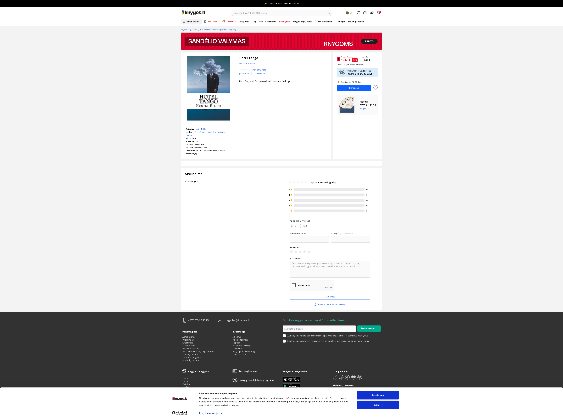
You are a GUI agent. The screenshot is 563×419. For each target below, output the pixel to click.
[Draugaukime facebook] (335, 378)
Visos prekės (193, 21)
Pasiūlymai (284, 21)
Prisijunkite (352, 70)
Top (254, 21)
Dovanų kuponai (356, 21)
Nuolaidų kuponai (190, 360)
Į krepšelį (354, 87)
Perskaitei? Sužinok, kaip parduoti (198, 351)
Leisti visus (378, 395)
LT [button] (351, 13)
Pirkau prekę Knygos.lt (300, 221)
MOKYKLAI (231, 21)
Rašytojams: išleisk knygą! (245, 351)
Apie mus (237, 336)
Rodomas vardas (298, 233)
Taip (305, 226)
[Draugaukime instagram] (341, 378)
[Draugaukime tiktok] (347, 378)
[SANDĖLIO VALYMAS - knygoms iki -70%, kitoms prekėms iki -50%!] (281, 41)
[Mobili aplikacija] (291, 385)
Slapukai (236, 342)
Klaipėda (186, 384)
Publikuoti (330, 296)
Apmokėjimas (188, 336)
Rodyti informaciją (208, 413)
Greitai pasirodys (267, 21)
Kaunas (185, 381)
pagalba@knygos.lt (237, 320)
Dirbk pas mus (239, 354)
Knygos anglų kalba (302, 21)
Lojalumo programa (191, 357)
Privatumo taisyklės (242, 345)
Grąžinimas (187, 342)
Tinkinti (376, 404)
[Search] (329, 12)
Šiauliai (185, 387)
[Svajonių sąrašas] (358, 13)
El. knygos (340, 21)
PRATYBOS (212, 21)
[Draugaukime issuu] (359, 378)
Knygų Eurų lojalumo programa (257, 380)
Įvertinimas (295, 247)
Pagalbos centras (190, 348)
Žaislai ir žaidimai (323, 21)
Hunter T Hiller (201, 129)
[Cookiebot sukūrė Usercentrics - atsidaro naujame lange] (180, 413)
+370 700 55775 (198, 320)
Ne (295, 226)
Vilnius (185, 378)
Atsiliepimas (295, 258)
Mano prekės (188, 345)
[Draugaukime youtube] (353, 378)
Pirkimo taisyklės (240, 339)
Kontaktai (237, 348)
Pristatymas (188, 339)
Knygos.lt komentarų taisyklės (332, 304)
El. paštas (335, 233)
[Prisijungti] (371, 13)
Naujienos (244, 21)
